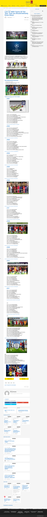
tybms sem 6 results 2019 (16, 498)
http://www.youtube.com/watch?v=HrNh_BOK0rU (11, 178)
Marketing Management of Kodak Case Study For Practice (37, 28)
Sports (6, 10)
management (7, 428)
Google (23, 402)
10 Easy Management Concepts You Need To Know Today (25, 421)
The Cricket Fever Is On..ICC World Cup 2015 (10, 459)
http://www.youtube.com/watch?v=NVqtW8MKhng (11, 151)
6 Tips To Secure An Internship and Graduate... (7, 511)
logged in (9, 400)
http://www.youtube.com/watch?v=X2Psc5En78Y (11, 206)
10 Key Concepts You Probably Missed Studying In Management (16, 421)
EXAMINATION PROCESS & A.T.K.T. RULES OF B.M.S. (37, 23)
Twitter (11, 404)
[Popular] (4, 496)
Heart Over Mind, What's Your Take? (10, 410)
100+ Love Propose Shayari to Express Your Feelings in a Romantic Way (37, 15)
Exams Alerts (14, 484)
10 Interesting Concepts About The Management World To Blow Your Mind (16, 431)
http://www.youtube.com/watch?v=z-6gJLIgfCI (13, 124)
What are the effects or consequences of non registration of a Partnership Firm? (37, 33)
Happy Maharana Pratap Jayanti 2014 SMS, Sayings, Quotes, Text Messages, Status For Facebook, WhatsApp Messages (37, 43)
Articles (18, 5)
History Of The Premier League (9, 441)
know (4, 428)
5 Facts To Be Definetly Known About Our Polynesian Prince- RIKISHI (9, 467)
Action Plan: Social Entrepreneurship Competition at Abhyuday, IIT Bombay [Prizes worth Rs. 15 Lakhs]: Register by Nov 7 (25, 487)
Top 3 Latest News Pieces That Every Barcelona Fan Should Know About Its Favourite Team (10, 450)
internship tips (8, 484)
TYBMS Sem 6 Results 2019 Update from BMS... (40, 511)
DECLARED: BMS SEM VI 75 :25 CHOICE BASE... (13, 511)
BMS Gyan (13, 5)
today (9, 428)
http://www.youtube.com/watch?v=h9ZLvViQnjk (13, 314)
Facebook (10, 402)
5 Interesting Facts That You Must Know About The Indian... (23, 410)
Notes (23, 484)
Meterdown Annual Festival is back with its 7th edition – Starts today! (7, 500)
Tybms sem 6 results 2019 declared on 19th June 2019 (16, 500)
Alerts (9, 5)
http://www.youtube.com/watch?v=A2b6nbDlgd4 (11, 245)
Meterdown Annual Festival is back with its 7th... (27, 512)
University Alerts (15, 485)
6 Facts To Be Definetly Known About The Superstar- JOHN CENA (10, 476)
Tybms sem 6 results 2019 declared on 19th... (34, 511)
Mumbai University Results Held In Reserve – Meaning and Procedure (37, 36)
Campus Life (23, 5)
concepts (8, 417)
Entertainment (6, 474)
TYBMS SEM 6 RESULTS (35, 30)
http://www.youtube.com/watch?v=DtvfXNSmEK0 (11, 286)
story (18, 485)
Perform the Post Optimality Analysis (37, 25)
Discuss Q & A (5, 5)
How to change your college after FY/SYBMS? (36, 39)
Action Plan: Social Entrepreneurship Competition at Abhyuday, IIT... (20, 512)
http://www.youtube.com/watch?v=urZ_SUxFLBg (13, 219)
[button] (35, 6)
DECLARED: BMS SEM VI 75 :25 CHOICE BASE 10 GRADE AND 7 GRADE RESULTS (16, 487)
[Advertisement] (10, 26)
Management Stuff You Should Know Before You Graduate (7, 431)
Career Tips (5, 484)
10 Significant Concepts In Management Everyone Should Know (7, 421)
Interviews (32, 5)
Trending (27, 5)
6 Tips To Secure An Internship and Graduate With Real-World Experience (7, 486)
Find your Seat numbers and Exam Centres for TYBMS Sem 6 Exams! (37, 46)
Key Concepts (5, 417)
